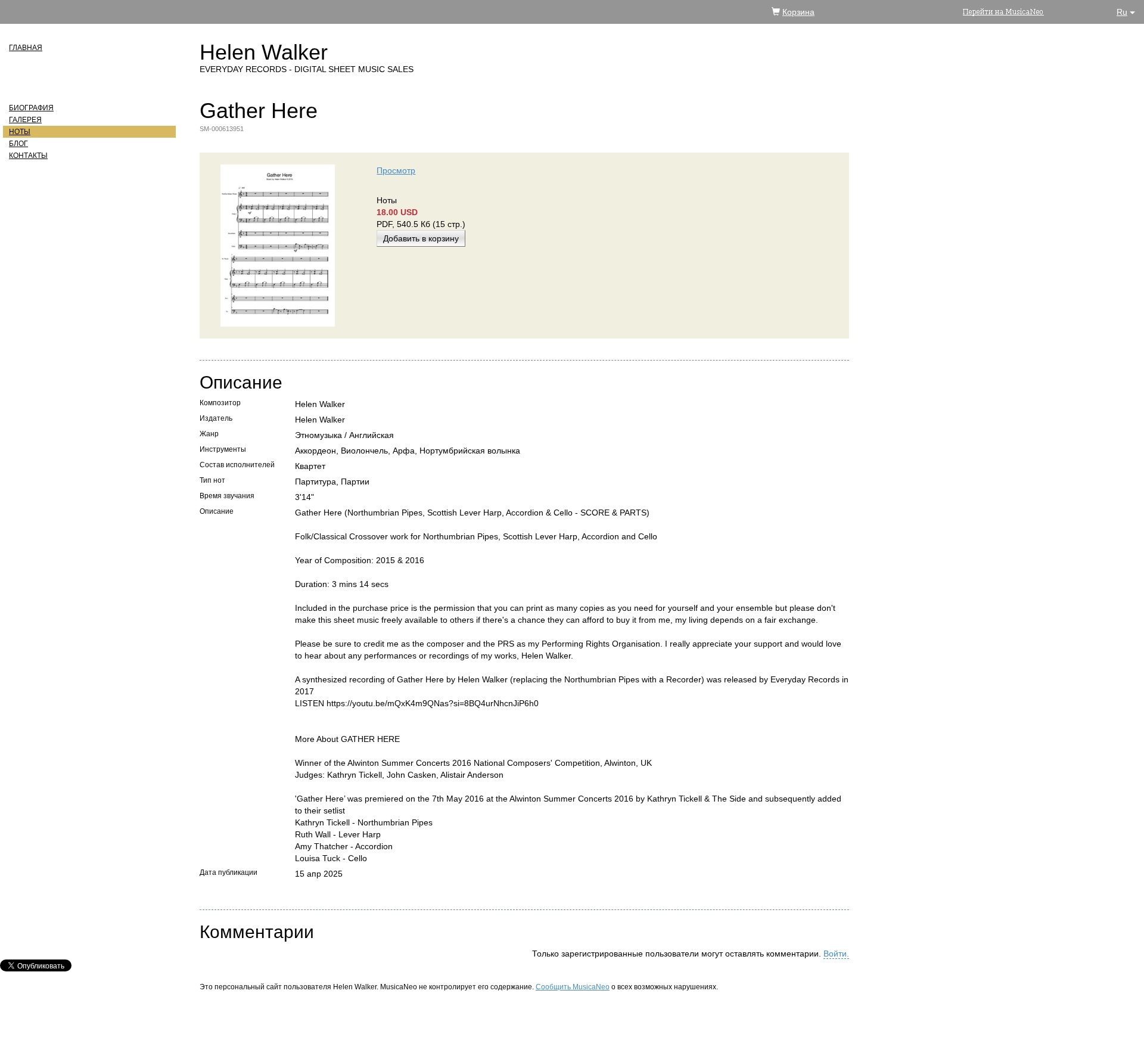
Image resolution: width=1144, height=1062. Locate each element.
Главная (25, 48)
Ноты (19, 132)
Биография (31, 108)
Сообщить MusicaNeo (573, 987)
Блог (18, 143)
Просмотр (396, 170)
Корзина (798, 12)
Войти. (836, 953)
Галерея (25, 120)
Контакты (28, 155)
